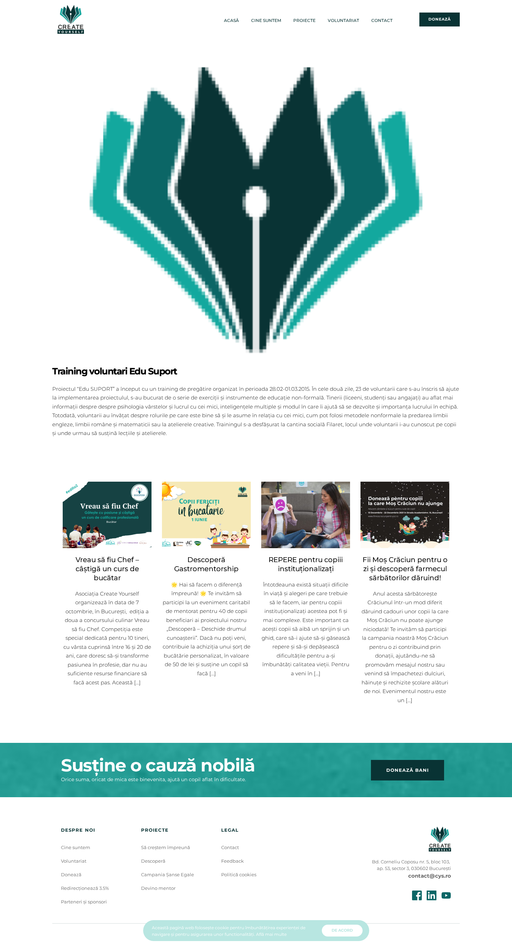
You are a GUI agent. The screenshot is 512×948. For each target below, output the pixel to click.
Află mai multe (271, 934)
